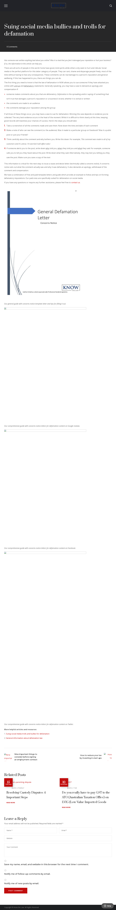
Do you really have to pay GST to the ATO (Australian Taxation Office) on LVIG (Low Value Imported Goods (86, 797)
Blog (14, 788)
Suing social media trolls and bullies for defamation (27, 734)
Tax (75, 788)
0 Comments (12, 46)
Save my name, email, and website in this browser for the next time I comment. (46, 864)
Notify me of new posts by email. (21, 883)
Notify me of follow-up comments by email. (27, 874)
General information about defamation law (24, 738)
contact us (75, 182)
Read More (10, 803)
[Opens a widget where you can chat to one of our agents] (107, 906)
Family (21, 788)
